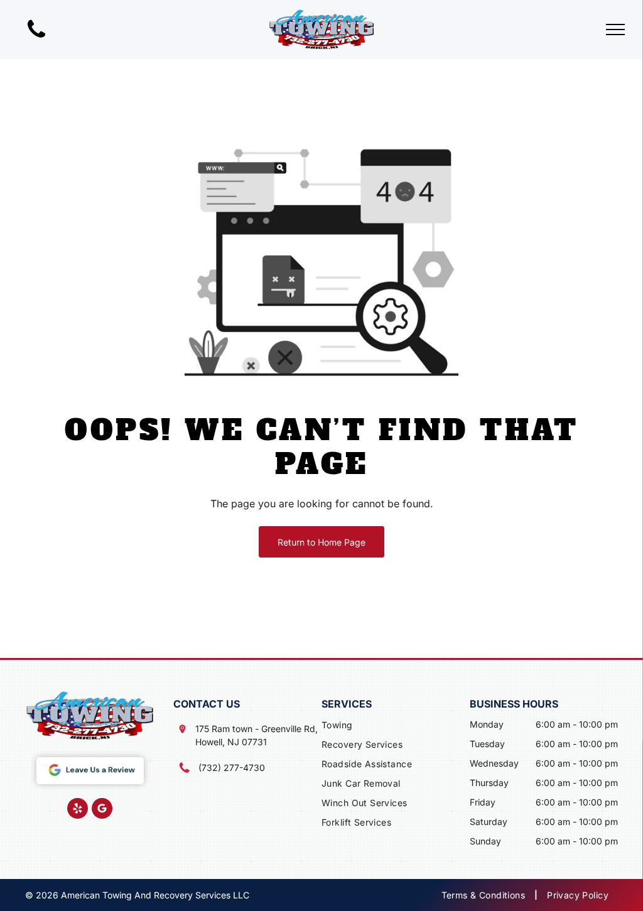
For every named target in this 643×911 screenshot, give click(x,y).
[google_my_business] (102, 810)
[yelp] (77, 810)
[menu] (615, 29)
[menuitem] (396, 726)
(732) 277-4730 (231, 767)
